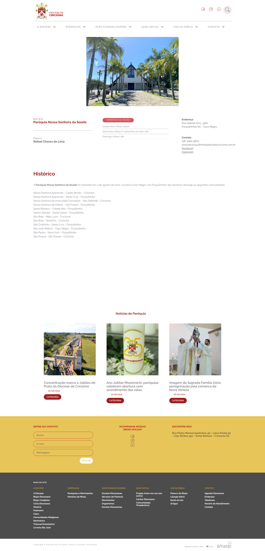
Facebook (187, 148)
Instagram (187, 152)
